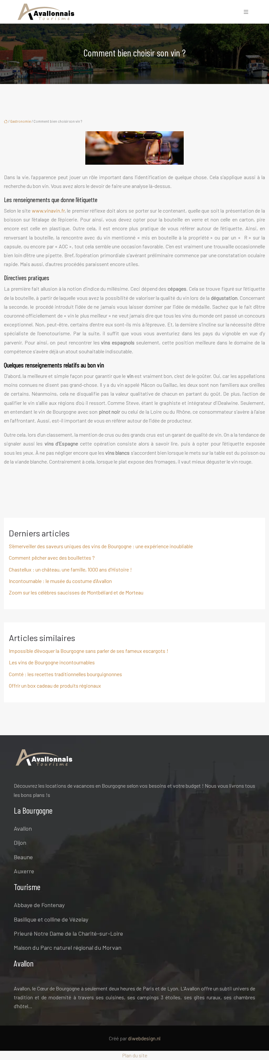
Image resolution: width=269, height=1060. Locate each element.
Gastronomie (20, 121)
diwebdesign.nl (144, 1038)
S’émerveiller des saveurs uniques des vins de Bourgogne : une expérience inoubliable (101, 546)
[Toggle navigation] (246, 12)
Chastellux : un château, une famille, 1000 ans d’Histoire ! (70, 569)
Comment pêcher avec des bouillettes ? (52, 557)
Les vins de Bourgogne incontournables (52, 662)
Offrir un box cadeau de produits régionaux (55, 685)
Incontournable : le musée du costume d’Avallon (60, 581)
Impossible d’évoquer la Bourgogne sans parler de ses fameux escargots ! (88, 651)
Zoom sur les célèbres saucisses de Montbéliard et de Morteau (76, 592)
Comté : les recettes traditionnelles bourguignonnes (65, 674)
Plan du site (134, 1055)
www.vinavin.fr (48, 210)
